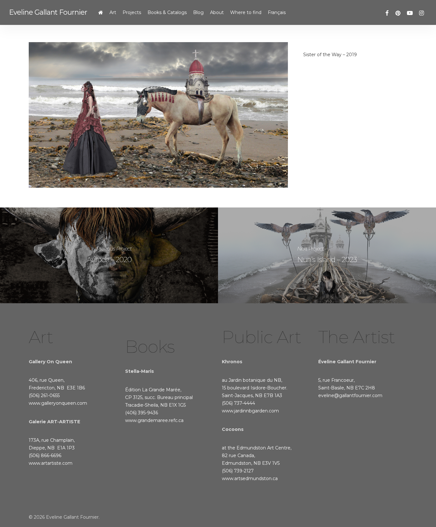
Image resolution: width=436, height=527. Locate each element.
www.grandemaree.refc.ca (154, 420)
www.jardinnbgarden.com (250, 411)
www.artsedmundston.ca (250, 478)
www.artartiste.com (50, 463)
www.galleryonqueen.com (58, 403)
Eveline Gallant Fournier (48, 12)
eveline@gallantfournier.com (350, 395)
